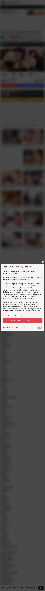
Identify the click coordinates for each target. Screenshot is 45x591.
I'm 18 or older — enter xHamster (22, 321)
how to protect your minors (10, 327)
